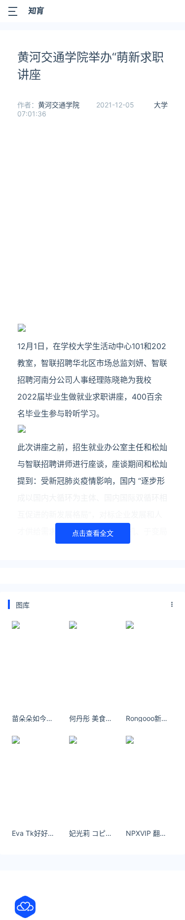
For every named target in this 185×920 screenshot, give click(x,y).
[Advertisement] (92, 228)
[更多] (172, 605)
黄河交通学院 (58, 105)
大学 (161, 105)
